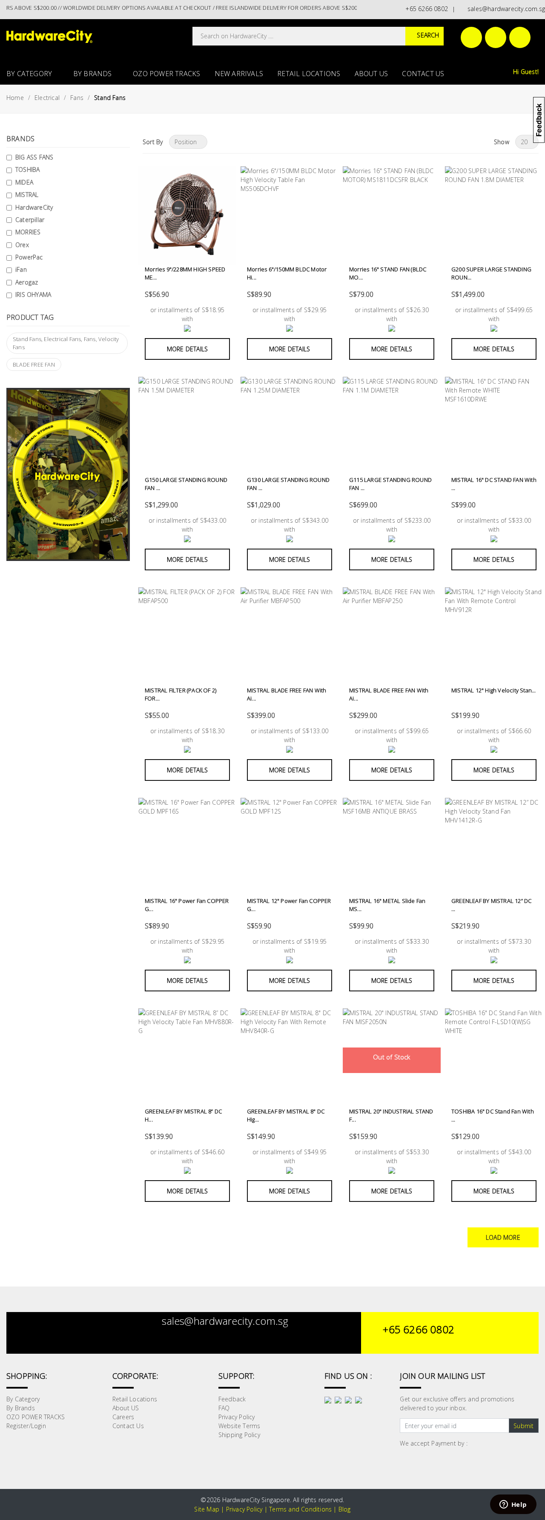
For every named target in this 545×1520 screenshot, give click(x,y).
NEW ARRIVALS (239, 73)
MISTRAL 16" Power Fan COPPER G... (187, 905)
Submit (523, 1426)
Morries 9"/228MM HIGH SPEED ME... (185, 273)
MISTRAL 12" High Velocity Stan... (493, 690)
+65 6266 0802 (425, 9)
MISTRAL (26, 195)
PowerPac (29, 257)
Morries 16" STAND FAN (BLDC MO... (387, 273)
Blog (344, 1509)
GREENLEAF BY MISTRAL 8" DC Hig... (285, 1115)
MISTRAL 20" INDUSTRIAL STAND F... (391, 1115)
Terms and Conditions (300, 1509)
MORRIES (27, 232)
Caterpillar (29, 220)
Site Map (206, 1509)
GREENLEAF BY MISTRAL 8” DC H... (183, 1115)
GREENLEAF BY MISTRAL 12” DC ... (491, 905)
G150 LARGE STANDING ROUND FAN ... (186, 484)
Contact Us (423, 73)
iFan (21, 269)
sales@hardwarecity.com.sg (504, 9)
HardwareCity (34, 207)
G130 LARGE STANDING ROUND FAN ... (288, 484)
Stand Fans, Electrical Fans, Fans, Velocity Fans (66, 343)
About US (371, 73)
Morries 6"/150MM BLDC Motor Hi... (287, 273)
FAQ (224, 1408)
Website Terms (239, 1426)
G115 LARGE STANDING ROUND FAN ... (390, 484)
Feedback (232, 1399)
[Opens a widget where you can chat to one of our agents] (513, 1505)
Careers (123, 1417)
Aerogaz (26, 282)
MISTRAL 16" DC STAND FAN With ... (493, 484)
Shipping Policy (239, 1435)
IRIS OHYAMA (33, 294)
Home (15, 98)
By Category (30, 73)
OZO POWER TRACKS (166, 73)
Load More (503, 1237)
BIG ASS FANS (34, 157)
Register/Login (26, 1426)
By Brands (93, 73)
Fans (76, 98)
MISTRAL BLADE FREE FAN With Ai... (286, 694)
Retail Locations (308, 73)
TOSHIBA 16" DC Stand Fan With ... (492, 1115)
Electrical (47, 98)
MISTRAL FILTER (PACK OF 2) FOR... (180, 694)
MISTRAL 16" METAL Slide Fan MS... (387, 905)
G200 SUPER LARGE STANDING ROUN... (491, 273)
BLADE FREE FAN (34, 364)
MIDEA (24, 182)
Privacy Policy (236, 1417)
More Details (187, 349)
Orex (22, 245)
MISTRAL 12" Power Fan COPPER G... (289, 905)
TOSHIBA (27, 169)
